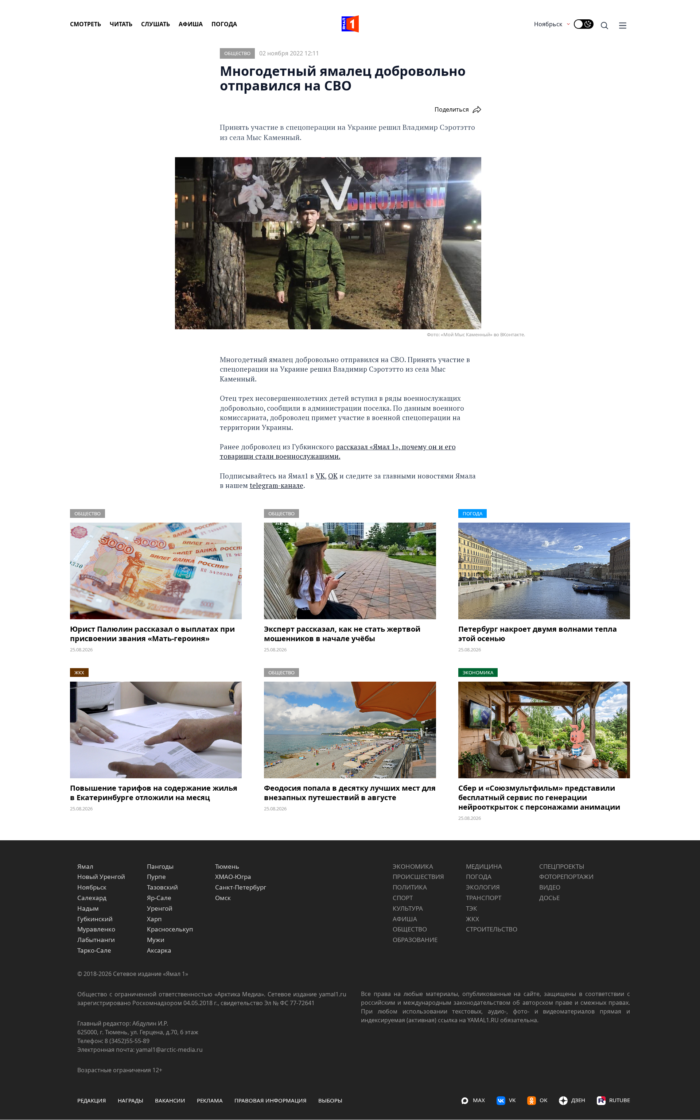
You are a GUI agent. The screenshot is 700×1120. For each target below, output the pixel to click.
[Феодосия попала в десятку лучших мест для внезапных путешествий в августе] (350, 730)
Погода (224, 24)
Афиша (191, 24)
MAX (479, 1100)
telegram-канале (276, 485)
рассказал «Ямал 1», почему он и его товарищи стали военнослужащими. (338, 451)
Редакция (91, 1100)
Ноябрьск (548, 24)
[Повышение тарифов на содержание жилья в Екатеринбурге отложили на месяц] (156, 730)
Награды (130, 1100)
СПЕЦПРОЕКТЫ (561, 866)
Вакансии (170, 1100)
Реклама (210, 1100)
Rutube (619, 1100)
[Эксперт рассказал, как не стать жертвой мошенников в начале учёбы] (350, 571)
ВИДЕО (549, 887)
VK (320, 475)
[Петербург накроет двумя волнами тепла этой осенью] (544, 571)
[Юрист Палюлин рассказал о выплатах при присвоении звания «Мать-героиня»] (156, 571)
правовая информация (270, 1100)
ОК (333, 475)
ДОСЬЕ (549, 898)
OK (543, 1100)
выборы (330, 1100)
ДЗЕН (578, 1100)
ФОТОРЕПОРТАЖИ (566, 876)
